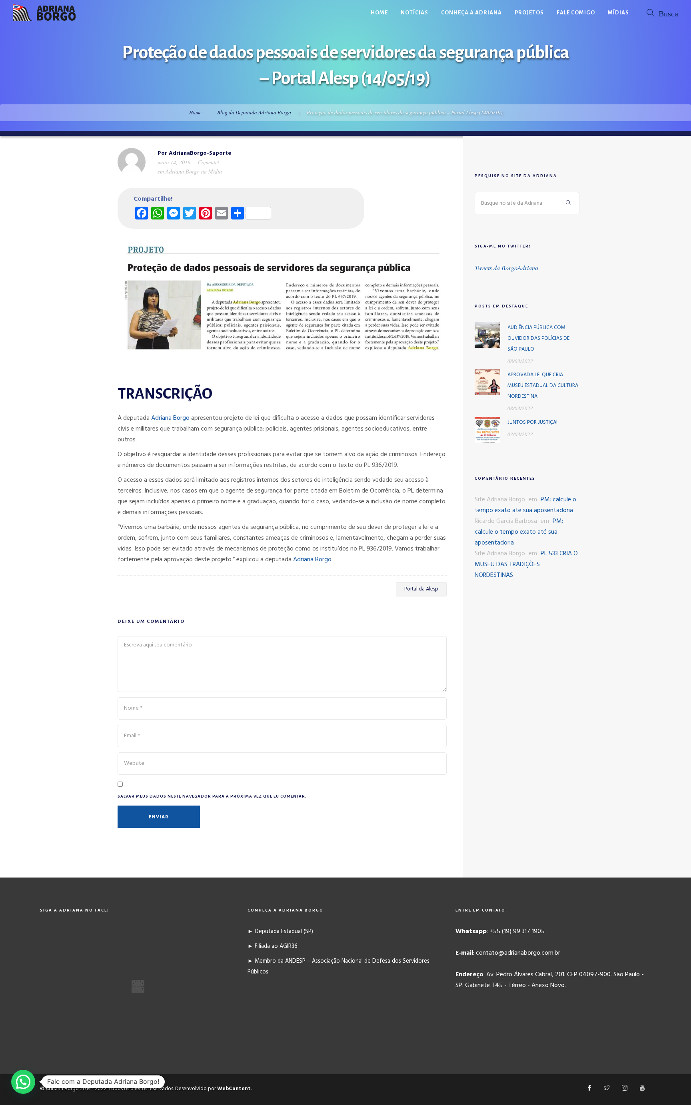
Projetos (529, 13)
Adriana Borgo (170, 418)
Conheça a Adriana (471, 13)
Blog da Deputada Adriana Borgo (254, 112)
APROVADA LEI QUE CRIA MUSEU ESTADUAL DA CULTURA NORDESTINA (542, 386)
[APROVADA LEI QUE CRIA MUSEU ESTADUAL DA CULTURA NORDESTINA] (487, 382)
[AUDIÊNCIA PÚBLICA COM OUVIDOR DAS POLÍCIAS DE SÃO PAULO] (487, 335)
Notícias (414, 13)
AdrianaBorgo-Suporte (200, 153)
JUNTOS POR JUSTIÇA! (532, 422)
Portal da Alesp (421, 589)
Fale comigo (576, 13)
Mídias (618, 13)
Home (379, 13)
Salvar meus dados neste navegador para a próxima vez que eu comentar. (212, 796)
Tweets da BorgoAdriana (506, 267)
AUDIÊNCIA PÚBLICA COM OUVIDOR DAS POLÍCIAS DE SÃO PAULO (538, 338)
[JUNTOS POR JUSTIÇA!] (487, 430)
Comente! (209, 162)
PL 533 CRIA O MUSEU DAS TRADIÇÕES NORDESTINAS (526, 564)
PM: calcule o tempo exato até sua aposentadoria (525, 505)
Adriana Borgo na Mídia (194, 171)
